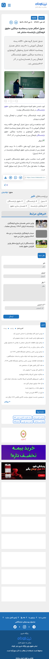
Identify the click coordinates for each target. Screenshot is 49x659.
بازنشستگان (41, 135)
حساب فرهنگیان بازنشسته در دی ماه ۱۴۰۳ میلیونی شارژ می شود (20, 235)
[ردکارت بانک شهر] (23, 471)
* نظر (43, 282)
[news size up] (5, 100)
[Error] (5, 177)
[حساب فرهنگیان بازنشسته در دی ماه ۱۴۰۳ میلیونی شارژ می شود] (41, 234)
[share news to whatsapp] (15, 177)
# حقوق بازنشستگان (15, 201)
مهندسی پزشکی (39, 422)
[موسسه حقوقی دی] (23, 490)
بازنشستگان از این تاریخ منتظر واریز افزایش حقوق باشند (21, 245)
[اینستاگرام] (23, 626)
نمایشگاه (16, 422)
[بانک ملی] (23, 435)
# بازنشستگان (31, 201)
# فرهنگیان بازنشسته (39, 206)
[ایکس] (15, 626)
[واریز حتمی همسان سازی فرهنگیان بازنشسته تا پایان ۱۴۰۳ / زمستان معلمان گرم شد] (41, 224)
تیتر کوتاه (15, 646)
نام (44, 263)
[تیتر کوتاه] (41, 4)
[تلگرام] (33, 626)
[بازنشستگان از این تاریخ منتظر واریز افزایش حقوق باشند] (41, 244)
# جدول (44, 201)
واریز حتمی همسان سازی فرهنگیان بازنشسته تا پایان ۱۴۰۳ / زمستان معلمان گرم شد (19, 225)
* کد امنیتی (41, 305)
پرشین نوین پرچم (38, 418)
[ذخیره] (11, 22)
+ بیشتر (7, 401)
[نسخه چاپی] (16, 22)
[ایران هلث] (23, 525)
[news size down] (16, 100)
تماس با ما (42, 617)
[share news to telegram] (20, 177)
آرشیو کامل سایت (11, 617)
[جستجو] (3, 5)
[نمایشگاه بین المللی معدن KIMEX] (23, 542)
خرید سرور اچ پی (27, 422)
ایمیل (43, 273)
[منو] (9, 5)
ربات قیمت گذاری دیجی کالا (22, 418)
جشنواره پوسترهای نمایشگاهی (25, 622)
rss (23, 617)
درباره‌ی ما (31, 617)
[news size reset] (11, 100)
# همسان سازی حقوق (18, 206)
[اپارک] (23, 507)
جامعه (41, 17)
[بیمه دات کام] (23, 453)
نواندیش (4, 192)
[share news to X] (10, 177)
